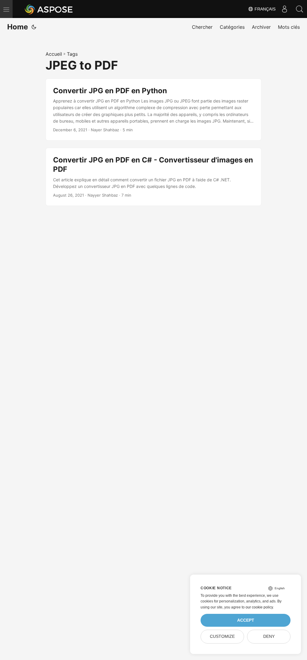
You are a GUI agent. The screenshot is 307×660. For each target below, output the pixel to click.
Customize (222, 636)
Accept (245, 620)
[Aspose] (49, 8)
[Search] (299, 9)
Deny (269, 636)
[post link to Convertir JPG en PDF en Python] (153, 110)
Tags (72, 54)
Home (17, 26)
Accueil (54, 54)
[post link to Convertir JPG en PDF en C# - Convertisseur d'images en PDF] (153, 177)
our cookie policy (259, 607)
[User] (284, 9)
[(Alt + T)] (33, 27)
